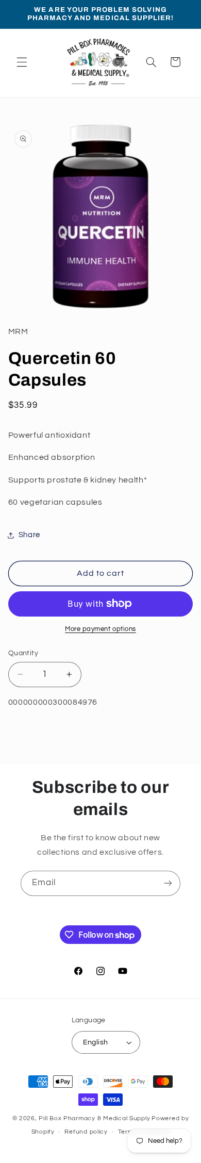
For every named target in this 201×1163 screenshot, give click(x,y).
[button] (22, 62)
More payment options (100, 629)
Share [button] (29, 535)
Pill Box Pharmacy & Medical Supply (94, 1118)
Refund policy (86, 1132)
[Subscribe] (168, 883)
